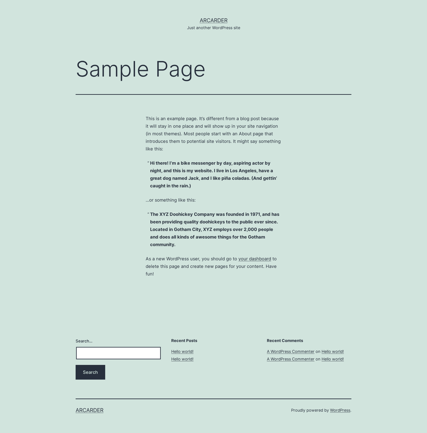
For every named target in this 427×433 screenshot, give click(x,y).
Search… (84, 341)
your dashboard (254, 258)
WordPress (340, 410)
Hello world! (182, 351)
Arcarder (214, 20)
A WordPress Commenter (290, 351)
